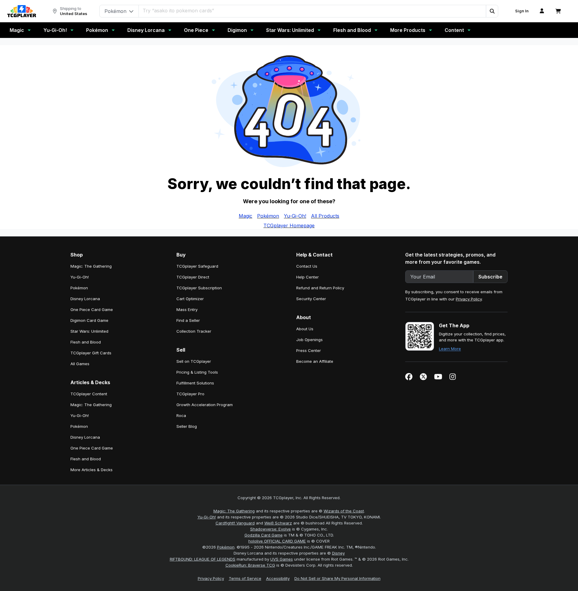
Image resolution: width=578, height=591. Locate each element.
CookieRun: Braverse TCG (250, 565)
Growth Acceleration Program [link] (204, 404)
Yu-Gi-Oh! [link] (79, 277)
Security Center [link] (311, 298)
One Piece (196, 30)
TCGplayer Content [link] (88, 393)
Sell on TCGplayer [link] (193, 361)
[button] (492, 11)
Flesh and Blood (352, 30)
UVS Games (281, 559)
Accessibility (278, 578)
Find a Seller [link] (188, 320)
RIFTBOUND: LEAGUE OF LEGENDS (202, 559)
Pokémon (97, 30)
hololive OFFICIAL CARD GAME (277, 541)
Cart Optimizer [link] (190, 298)
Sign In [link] (522, 11)
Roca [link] (181, 415)
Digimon (237, 30)
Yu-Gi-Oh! (55, 30)
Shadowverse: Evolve (270, 529)
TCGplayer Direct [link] (192, 277)
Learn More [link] (450, 348)
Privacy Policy (469, 299)
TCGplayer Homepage (289, 225)
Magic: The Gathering (234, 511)
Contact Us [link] (306, 266)
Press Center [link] (308, 350)
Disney (338, 553)
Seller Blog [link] (186, 426)
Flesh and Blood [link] (85, 342)
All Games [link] (79, 363)
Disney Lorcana (146, 30)
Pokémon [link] (79, 287)
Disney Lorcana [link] (85, 298)
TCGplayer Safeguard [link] (197, 266)
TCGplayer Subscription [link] (199, 287)
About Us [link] (304, 328)
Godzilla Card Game (263, 535)
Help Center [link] (307, 277)
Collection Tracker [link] (193, 331)
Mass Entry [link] (186, 309)
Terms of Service (245, 578)
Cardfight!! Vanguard (235, 523)
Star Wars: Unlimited (290, 30)
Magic (17, 30)
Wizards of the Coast (344, 511)
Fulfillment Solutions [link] (195, 383)
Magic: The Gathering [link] (91, 266)
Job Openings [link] (309, 339)
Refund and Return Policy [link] (320, 287)
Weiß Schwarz (278, 523)
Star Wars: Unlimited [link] (89, 331)
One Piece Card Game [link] (91, 309)
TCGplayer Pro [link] (190, 393)
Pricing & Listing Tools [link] (197, 372)
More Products (407, 30)
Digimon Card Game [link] (89, 320)
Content (454, 30)
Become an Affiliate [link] (314, 361)
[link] (21, 11)
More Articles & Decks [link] (91, 469)
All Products (325, 216)
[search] (312, 10)
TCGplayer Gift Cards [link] (90, 352)
